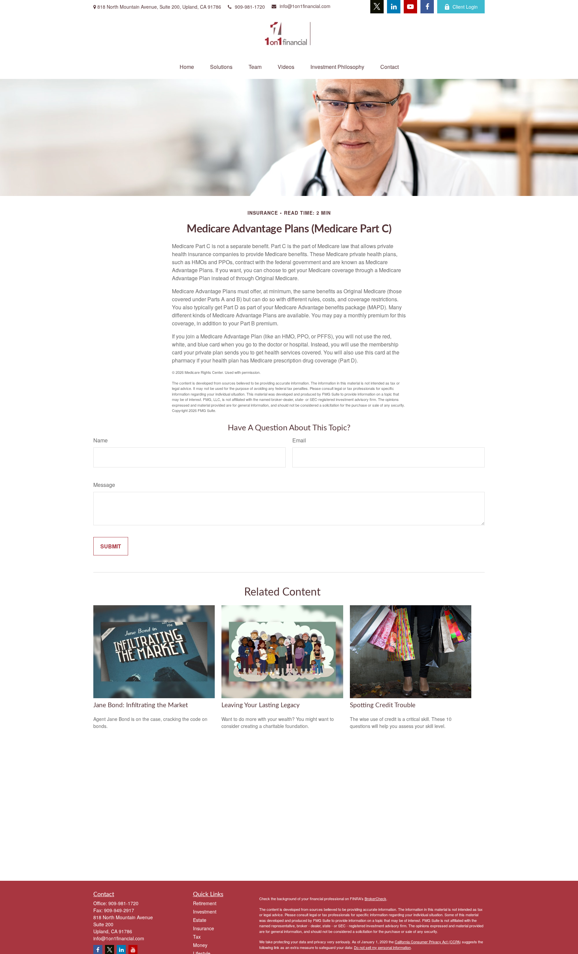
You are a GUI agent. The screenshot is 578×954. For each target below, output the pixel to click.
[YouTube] (410, 6)
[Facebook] (427, 6)
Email (299, 440)
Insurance (203, 928)
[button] (187, 66)
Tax (197, 936)
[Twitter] (377, 6)
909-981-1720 (250, 6)
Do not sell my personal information (382, 947)
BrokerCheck (375, 898)
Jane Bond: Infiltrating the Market (140, 705)
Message (104, 485)
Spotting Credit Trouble (382, 705)
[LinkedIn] (393, 6)
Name (100, 440)
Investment (204, 911)
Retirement (204, 903)
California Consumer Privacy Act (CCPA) (428, 941)
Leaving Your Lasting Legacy (260, 705)
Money (200, 945)
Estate (199, 920)
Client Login (465, 6)
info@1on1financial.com (305, 6)
